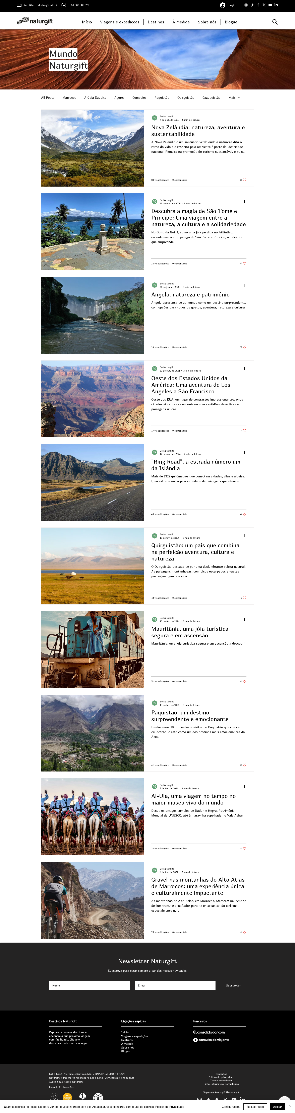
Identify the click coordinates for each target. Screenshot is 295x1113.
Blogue (125, 1051)
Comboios (139, 97)
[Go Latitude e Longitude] (234, 1100)
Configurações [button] (231, 1107)
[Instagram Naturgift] (246, 5)
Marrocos (69, 97)
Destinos (127, 1040)
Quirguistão (185, 97)
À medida (127, 1043)
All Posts (47, 97)
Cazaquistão (211, 97)
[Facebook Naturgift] (258, 5)
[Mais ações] (245, 118)
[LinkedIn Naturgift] (276, 5)
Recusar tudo (255, 1107)
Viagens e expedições (134, 1036)
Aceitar (277, 1107)
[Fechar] (290, 1106)
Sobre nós (127, 1047)
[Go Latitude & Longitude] (270, 5)
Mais (232, 97)
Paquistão (162, 97)
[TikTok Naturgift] (252, 5)
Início (125, 1032)
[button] (275, 22)
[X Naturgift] (264, 5)
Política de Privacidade (169, 1107)
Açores (119, 97)
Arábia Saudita (95, 97)
